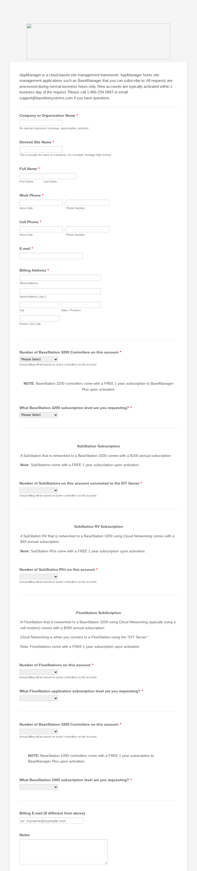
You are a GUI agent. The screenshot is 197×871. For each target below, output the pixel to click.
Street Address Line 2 (32, 296)
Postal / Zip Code (30, 323)
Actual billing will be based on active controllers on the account (57, 364)
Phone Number (75, 208)
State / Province (71, 310)
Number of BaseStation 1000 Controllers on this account (70, 724)
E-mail (26, 248)
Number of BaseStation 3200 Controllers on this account (70, 352)
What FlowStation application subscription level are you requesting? (81, 691)
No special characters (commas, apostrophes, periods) (53, 128)
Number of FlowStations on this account (56, 665)
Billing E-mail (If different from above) (52, 813)
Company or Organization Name (48, 115)
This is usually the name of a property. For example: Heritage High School (65, 154)
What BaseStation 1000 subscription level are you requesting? (75, 780)
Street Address (28, 283)
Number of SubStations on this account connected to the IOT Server (80, 483)
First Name (26, 181)
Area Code (26, 208)
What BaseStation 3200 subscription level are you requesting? (75, 408)
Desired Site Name (36, 142)
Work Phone (31, 195)
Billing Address (34, 270)
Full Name (29, 169)
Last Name (50, 181)
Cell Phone (30, 222)
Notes (24, 835)
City (21, 310)
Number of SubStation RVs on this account (58, 569)
